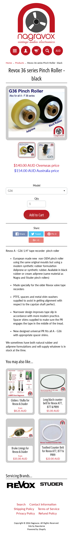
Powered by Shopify (36, 529)
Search (21, 504)
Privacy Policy (25, 513)
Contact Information (42, 504)
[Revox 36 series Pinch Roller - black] (27, 150)
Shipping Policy (24, 509)
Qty (36, 198)
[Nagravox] (36, 23)
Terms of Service (48, 509)
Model (36, 185)
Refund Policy (48, 513)
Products (19, 63)
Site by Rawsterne (36, 526)
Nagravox (35, 523)
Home (9, 63)
